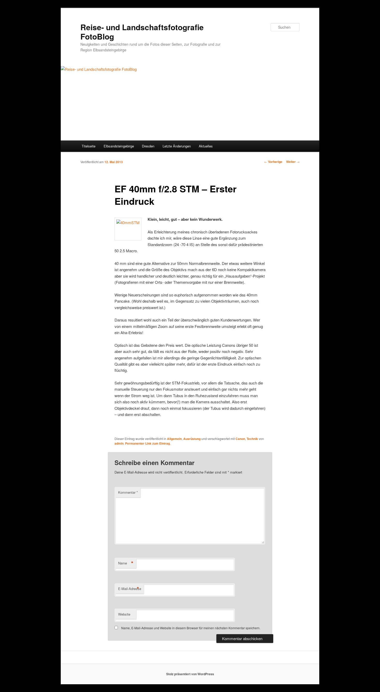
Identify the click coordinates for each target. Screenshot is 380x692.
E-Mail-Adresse (129, 589)
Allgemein (174, 438)
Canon (240, 438)
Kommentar (128, 492)
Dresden (148, 146)
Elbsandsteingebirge (119, 146)
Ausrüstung (192, 438)
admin (119, 443)
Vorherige (273, 161)
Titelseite (88, 146)
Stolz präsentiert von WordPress (190, 674)
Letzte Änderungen (177, 146)
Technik (252, 438)
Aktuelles (206, 146)
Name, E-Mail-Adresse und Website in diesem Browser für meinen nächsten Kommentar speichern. (190, 628)
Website (124, 614)
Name (125, 563)
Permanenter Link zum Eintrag (147, 443)
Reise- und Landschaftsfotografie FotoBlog (142, 31)
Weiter (293, 161)
